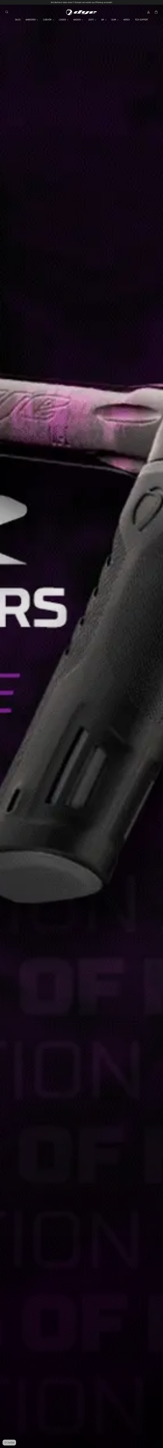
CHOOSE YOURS (81, 1442)
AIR (102, 19)
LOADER (62, 19)
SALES (18, 19)
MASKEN (77, 19)
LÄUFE (91, 19)
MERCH (127, 19)
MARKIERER (31, 19)
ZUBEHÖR (47, 19)
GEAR (114, 19)
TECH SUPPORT (141, 19)
